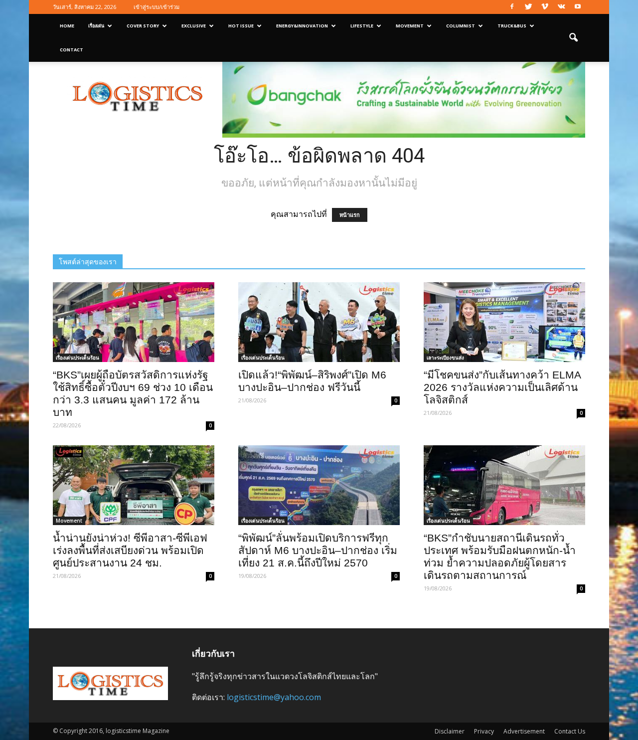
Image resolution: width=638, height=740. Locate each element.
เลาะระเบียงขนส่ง (445, 357)
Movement (410, 25)
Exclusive (193, 25)
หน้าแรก (349, 215)
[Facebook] (511, 7)
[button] (573, 38)
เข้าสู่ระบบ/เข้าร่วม (156, 6)
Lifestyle (361, 25)
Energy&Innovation (302, 25)
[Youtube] (577, 7)
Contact (71, 49)
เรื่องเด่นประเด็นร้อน (77, 357)
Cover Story (143, 25)
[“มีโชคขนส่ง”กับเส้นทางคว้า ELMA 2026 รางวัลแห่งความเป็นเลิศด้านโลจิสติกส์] (504, 322)
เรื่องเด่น (96, 25)
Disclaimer (450, 731)
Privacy (484, 731)
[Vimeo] (544, 7)
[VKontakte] (561, 7)
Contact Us (569, 731)
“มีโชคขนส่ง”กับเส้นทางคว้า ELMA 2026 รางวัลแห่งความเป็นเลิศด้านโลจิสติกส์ (502, 387)
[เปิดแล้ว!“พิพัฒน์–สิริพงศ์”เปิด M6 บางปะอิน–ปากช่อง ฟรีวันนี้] (319, 322)
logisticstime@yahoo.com (274, 697)
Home (67, 25)
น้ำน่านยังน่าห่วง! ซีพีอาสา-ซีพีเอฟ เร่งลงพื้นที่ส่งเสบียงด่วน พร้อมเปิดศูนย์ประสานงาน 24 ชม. (130, 550)
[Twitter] (528, 7)
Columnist (460, 25)
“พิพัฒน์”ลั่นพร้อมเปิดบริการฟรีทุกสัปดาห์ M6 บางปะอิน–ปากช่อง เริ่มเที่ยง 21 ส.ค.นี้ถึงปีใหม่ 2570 (317, 550)
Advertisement (524, 731)
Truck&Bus (511, 25)
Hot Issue (241, 25)
